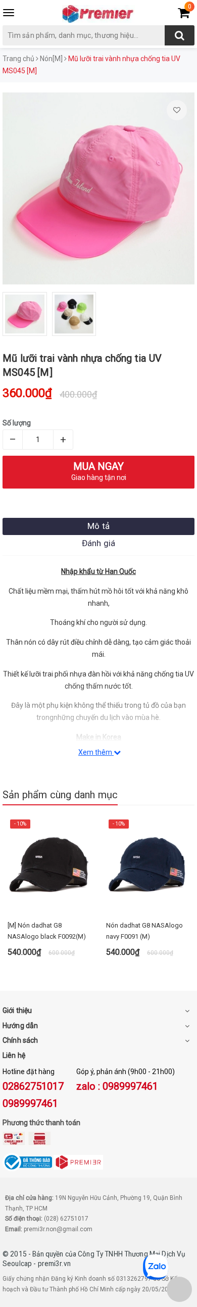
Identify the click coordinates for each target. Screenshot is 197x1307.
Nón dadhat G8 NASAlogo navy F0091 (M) (144, 931)
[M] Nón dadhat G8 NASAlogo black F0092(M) (47, 931)
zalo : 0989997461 (117, 1086)
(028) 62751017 (66, 1218)
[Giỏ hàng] (183, 15)
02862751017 (33, 1086)
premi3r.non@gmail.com (58, 1229)
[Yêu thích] (177, 110)
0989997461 (30, 1103)
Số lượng (17, 423)
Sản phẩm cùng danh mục (60, 795)
